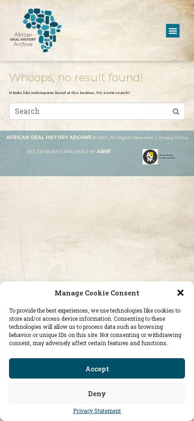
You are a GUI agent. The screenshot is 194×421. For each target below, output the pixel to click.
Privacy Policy (173, 137)
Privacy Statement (97, 410)
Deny (97, 393)
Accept (97, 368)
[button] (180, 292)
